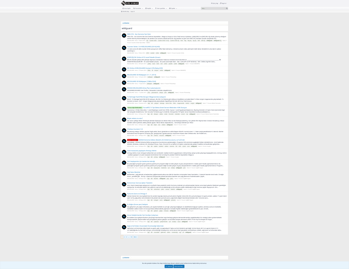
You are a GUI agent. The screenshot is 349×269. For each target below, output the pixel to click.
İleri (135, 237)
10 (131, 237)
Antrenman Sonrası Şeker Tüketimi (139, 183)
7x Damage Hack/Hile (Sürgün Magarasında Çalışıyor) (146, 97)
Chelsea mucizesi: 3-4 (135, 129)
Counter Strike (180, 53)
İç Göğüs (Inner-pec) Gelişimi (137, 204)
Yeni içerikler (161, 8)
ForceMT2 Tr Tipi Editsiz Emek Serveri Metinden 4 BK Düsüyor (157, 107)
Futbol (184, 125)
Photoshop (173, 77)
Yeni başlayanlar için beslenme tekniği (141, 161)
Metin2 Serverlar (216, 103)
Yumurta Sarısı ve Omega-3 (137, 194)
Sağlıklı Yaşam (199, 168)
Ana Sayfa (127, 8)
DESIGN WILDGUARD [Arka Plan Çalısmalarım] (143, 88)
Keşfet (149, 8)
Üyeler (173, 8)
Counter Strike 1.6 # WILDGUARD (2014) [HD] (143, 47)
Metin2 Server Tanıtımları (212, 114)
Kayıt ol (133, 11)
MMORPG (197, 64)
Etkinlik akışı (126, 11)
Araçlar (209, 146)
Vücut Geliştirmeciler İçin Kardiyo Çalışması (142, 215)
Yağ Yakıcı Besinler (133, 172)
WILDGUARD (130, 40)
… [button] (128, 237)
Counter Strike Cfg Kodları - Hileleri (140, 42)
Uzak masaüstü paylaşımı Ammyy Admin (142, 151)
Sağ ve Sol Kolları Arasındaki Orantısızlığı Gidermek (145, 226)
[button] (142, 8)
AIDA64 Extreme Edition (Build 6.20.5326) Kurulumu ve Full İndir (156, 140)
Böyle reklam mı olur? (135, 118)
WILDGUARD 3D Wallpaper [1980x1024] (141, 81)
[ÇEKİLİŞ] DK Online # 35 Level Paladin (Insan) (143, 57)
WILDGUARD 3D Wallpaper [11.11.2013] (141, 75)
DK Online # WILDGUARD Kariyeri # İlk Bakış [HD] (145, 68)
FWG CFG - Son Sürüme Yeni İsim (139, 34)
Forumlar (138, 8)
